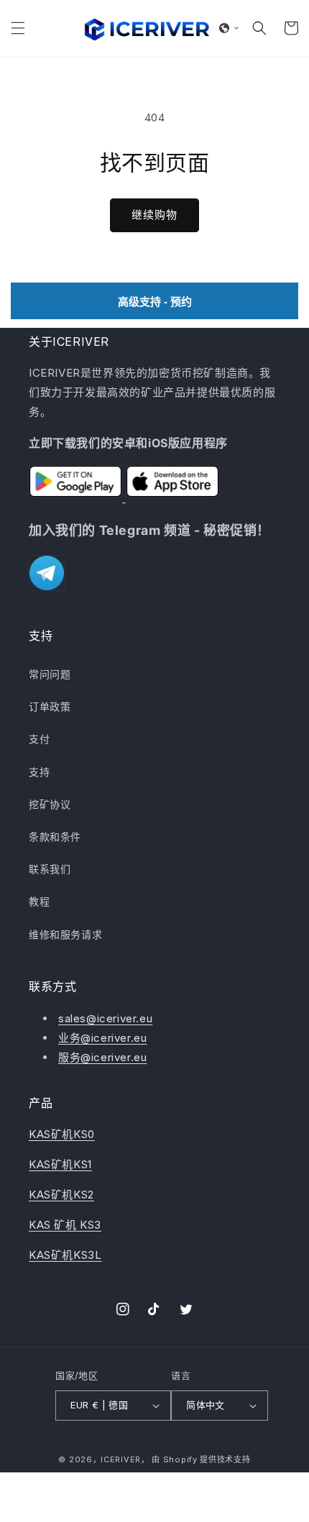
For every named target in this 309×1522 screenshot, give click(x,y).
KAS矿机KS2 (61, 1194)
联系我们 (49, 869)
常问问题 (49, 674)
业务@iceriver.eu (102, 1038)
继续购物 (154, 214)
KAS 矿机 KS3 (65, 1225)
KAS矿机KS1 (60, 1164)
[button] (18, 28)
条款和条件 (55, 836)
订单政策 (49, 706)
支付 (39, 739)
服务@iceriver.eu (102, 1057)
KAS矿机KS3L (65, 1255)
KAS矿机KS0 (62, 1134)
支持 (39, 772)
